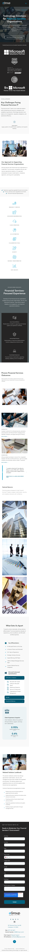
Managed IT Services (14, 207)
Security (14, 252)
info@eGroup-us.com (19, 932)
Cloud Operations (14, 225)
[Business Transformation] (14, 257)
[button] (28, 125)
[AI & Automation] (14, 230)
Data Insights (14, 270)
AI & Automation (14, 234)
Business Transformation (14, 261)
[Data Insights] (14, 266)
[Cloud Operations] (14, 221)
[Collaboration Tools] (14, 239)
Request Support (15, 935)
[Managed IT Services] (14, 203)
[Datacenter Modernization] (14, 212)
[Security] (14, 248)
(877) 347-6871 (11, 930)
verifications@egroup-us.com (18, 937)
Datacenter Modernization (14, 216)
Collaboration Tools (14, 243)
